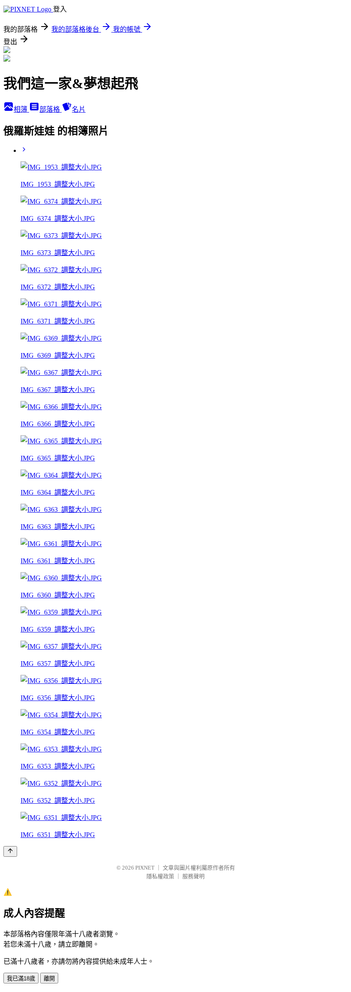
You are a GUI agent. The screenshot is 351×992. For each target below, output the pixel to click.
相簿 (21, 109)
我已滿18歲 (21, 978)
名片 (79, 109)
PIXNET (145, 867)
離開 (49, 978)
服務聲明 (193, 876)
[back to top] (10, 851)
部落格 (50, 109)
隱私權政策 (160, 876)
